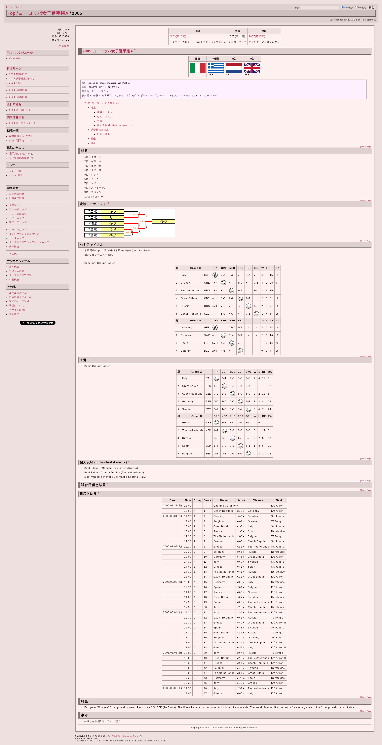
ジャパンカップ (18, 229)
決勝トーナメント (107, 112)
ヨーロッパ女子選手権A (44, 13)
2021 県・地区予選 (20, 110)
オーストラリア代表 (20, 275)
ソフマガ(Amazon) (20, 158)
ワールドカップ (18, 209)
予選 (99, 121)
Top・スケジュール (20, 52)
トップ (9, 7)
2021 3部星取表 (18, 97)
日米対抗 (14, 246)
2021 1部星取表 (18, 74)
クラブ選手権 (16, 140)
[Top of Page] (365, 147)
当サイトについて (19, 309)
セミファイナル (106, 116)
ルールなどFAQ (17, 292)
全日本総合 (14, 104)
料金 (93, 138)
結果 (93, 107)
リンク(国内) (16, 170)
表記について (16, 305)
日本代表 (14, 266)
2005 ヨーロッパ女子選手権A (108, 51)
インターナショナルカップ (24, 233)
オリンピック (16, 205)
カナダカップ (16, 238)
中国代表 (14, 279)
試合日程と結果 (100, 129)
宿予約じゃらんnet (20, 153)
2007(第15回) (257, 36)
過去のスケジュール (20, 297)
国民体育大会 (15, 117)
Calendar (14, 58)
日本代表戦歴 (16, 194)
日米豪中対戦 (16, 198)
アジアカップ (16, 218)
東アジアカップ (18, 222)
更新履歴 (64, 46)
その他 (13, 253)
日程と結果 (103, 134)
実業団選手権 (16, 136)
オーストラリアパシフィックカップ (29, 242)
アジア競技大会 (18, 213)
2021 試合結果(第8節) (21, 78)
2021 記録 (15, 83)
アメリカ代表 (16, 271)
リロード (20, 7)
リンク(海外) (16, 175)
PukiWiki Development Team (123, 736)
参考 (93, 143)
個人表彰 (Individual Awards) (115, 125)
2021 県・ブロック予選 (22, 123)
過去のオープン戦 (19, 301)
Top (12, 13)
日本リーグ (14, 68)
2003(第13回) (178, 36)
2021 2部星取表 (18, 90)
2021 (29, 136)
